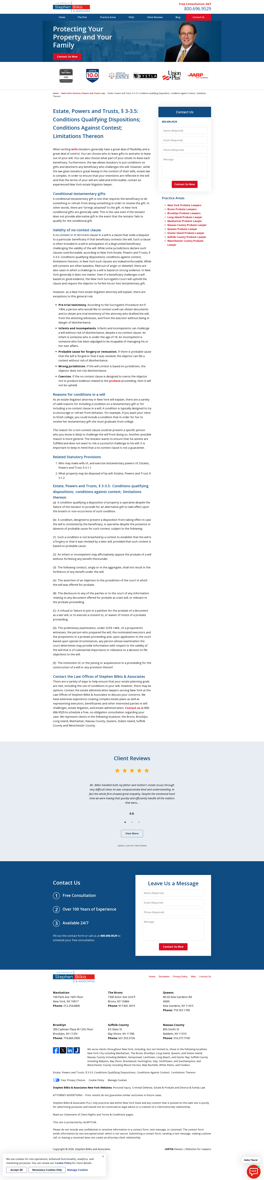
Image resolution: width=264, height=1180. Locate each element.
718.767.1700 (181, 1010)
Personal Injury (122, 1087)
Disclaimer (164, 976)
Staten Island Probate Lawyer (185, 233)
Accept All (16, 1169)
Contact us (132, 708)
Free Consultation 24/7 (195, 4)
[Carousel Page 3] (138, 822)
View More (132, 833)
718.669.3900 (71, 1038)
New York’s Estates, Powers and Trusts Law (83, 93)
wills (74, 149)
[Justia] (77, 1050)
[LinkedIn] (70, 1050)
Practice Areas (108, 17)
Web (193, 976)
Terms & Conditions (113, 1114)
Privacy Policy (180, 976)
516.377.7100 (181, 1038)
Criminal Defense (142, 1087)
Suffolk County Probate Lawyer (186, 237)
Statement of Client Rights (80, 1114)
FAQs (131, 17)
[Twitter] (63, 1050)
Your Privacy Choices (73, 1080)
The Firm (82, 17)
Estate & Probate (164, 1087)
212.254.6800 (71, 1006)
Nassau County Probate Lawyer (187, 225)
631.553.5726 (126, 1038)
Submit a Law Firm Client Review (132, 845)
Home (62, 17)
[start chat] (254, 1172)
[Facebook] (56, 1050)
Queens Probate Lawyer (182, 229)
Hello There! (251, 1160)
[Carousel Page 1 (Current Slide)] (125, 822)
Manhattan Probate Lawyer (184, 221)
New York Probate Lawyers (184, 205)
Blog (178, 17)
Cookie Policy (96, 1080)
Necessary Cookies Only (47, 1169)
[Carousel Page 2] (132, 822)
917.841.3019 (126, 1006)
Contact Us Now (67, 56)
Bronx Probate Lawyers (182, 209)
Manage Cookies (117, 1080)
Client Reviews (155, 17)
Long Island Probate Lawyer (184, 217)
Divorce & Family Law (192, 1087)
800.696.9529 (197, 9)
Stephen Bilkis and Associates (92, 1149)
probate (115, 381)
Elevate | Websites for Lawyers (188, 1149)
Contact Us (198, 17)
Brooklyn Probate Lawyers (183, 213)
